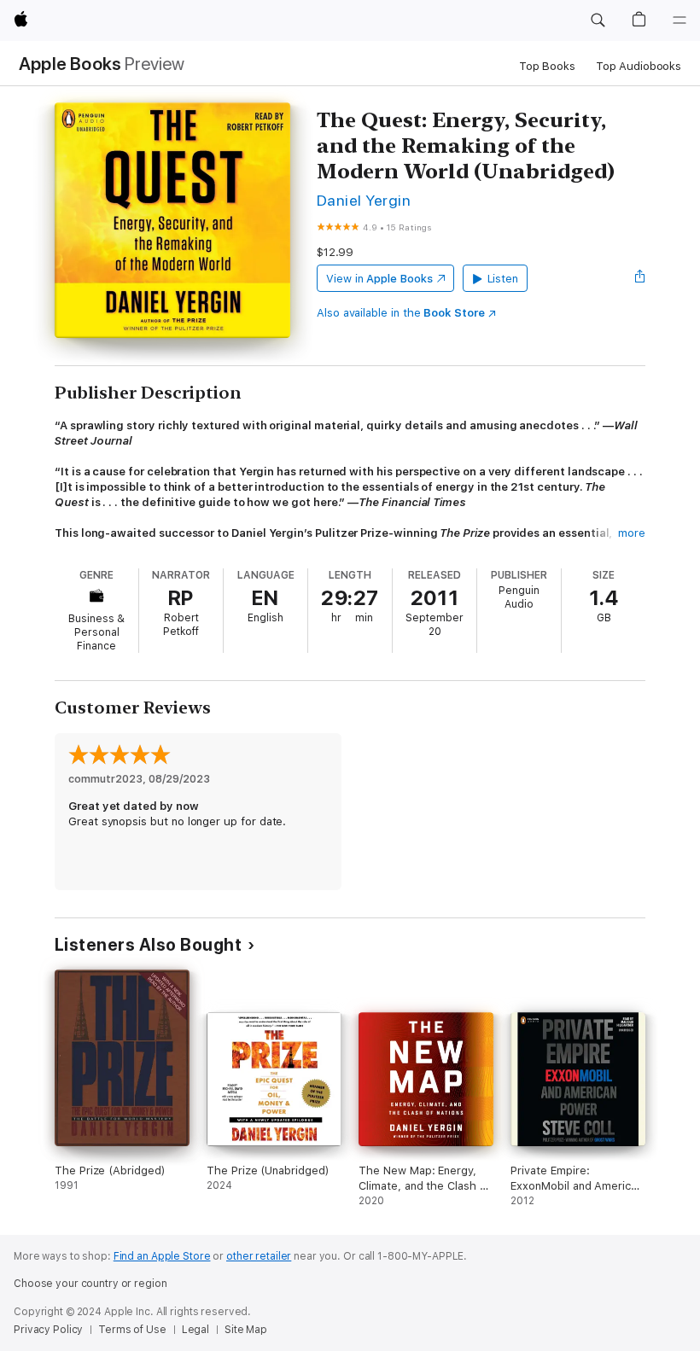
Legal (195, 1330)
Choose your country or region (90, 1284)
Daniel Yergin (364, 200)
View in (379, 278)
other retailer (258, 1256)
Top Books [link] (547, 66)
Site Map (246, 1330)
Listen (503, 278)
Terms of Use (132, 1330)
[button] (597, 20)
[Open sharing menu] (640, 278)
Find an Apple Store (162, 1256)
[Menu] (679, 20)
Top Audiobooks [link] (638, 66)
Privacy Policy (48, 1330)
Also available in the (401, 312)
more (631, 533)
